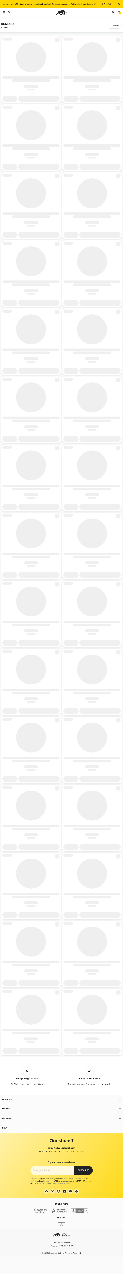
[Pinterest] (76, 1191)
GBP (71, 1246)
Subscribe (83, 1170)
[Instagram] (58, 1191)
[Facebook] (46, 1191)
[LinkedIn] (64, 1191)
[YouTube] (70, 1191)
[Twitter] (52, 1191)
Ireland (67, 1242)
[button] (61, 1099)
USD (66, 1246)
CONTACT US (105, 4)
